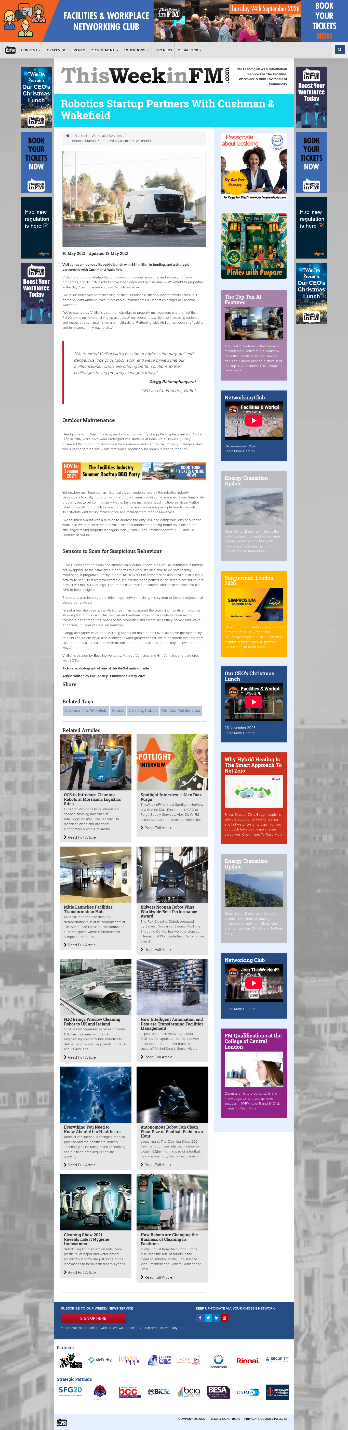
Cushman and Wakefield (86, 710)
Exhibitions (135, 50)
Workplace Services (107, 136)
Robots (118, 710)
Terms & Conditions (224, 1419)
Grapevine (56, 50)
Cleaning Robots (143, 710)
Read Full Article (81, 837)
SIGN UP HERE (93, 1318)
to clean (97, 565)
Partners (163, 50)
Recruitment (103, 50)
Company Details (191, 1419)
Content (29, 50)
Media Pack (188, 50)
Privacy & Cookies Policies (265, 1419)
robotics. (181, 449)
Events (78, 50)
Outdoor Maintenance (181, 710)
